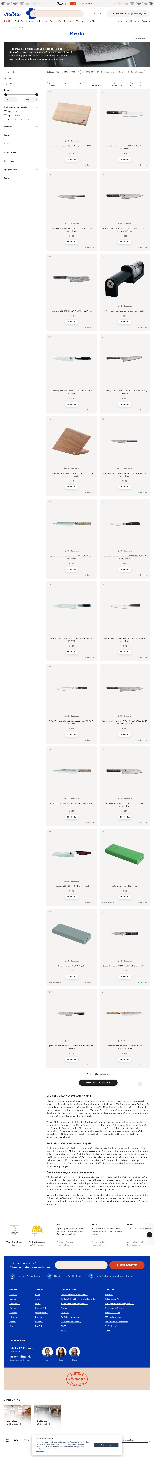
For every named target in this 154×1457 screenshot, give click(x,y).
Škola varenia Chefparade (116, 1322)
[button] (98, 84)
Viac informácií (53, 1449)
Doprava (65, 1313)
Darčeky (146, 21)
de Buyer (39, 1322)
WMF (37, 1295)
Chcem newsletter (127, 1265)
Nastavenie (40, 1451)
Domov (12, 1322)
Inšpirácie (122, 21)
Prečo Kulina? (111, 1326)
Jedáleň (12, 1299)
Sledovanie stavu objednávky (74, 1304)
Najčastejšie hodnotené (97, 84)
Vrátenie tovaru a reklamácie (74, 1295)
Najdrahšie (83, 83)
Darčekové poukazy (70, 1317)
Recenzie (109, 1295)
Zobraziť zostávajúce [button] (98, 1083)
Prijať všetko (106, 1445)
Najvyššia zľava (134, 84)
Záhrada (13, 1308)
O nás (107, 1331)
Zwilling (38, 1317)
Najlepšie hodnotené (117, 84)
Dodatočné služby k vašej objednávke (78, 1299)
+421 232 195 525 (21, 1348)
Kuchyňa (13, 1295)
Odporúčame (52, 83)
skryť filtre (12, 72)
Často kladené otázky (115, 1308)
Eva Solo (39, 1326)
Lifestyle (13, 1317)
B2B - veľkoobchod (113, 1317)
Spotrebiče (14, 1304)
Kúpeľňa (13, 1313)
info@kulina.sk (20, 1356)
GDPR (63, 1326)
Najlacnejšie (68, 83)
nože (125, 1134)
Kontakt (65, 1331)
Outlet (12, 1326)
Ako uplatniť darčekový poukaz (119, 1304)
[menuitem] (8, 22)
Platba (64, 1308)
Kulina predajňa (112, 1299)
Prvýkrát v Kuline (112, 1313)
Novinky (134, 21)
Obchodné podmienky (71, 1322)
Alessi (37, 1299)
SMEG (37, 1304)
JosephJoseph (41, 1313)
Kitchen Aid (40, 1308)
